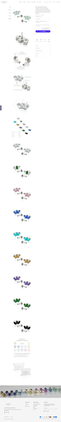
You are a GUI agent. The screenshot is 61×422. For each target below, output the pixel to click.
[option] (9, 7)
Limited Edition (35, 408)
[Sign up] (56, 408)
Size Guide (38, 25)
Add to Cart (45, 28)
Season (34, 407)
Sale (33, 409)
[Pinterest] (8, 412)
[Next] (10, 21)
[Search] (57, 2)
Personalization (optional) (38, 50)
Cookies (56, 418)
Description (37, 45)
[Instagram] (6, 412)
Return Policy (37, 53)
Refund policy (41, 418)
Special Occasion (35, 405)
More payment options (43, 33)
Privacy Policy (44, 418)
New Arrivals (35, 406)
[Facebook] (4, 412)
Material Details (37, 48)
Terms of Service (48, 418)
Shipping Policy (52, 418)
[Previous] (10, 5)
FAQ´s (26, 405)
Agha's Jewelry (27, 406)
